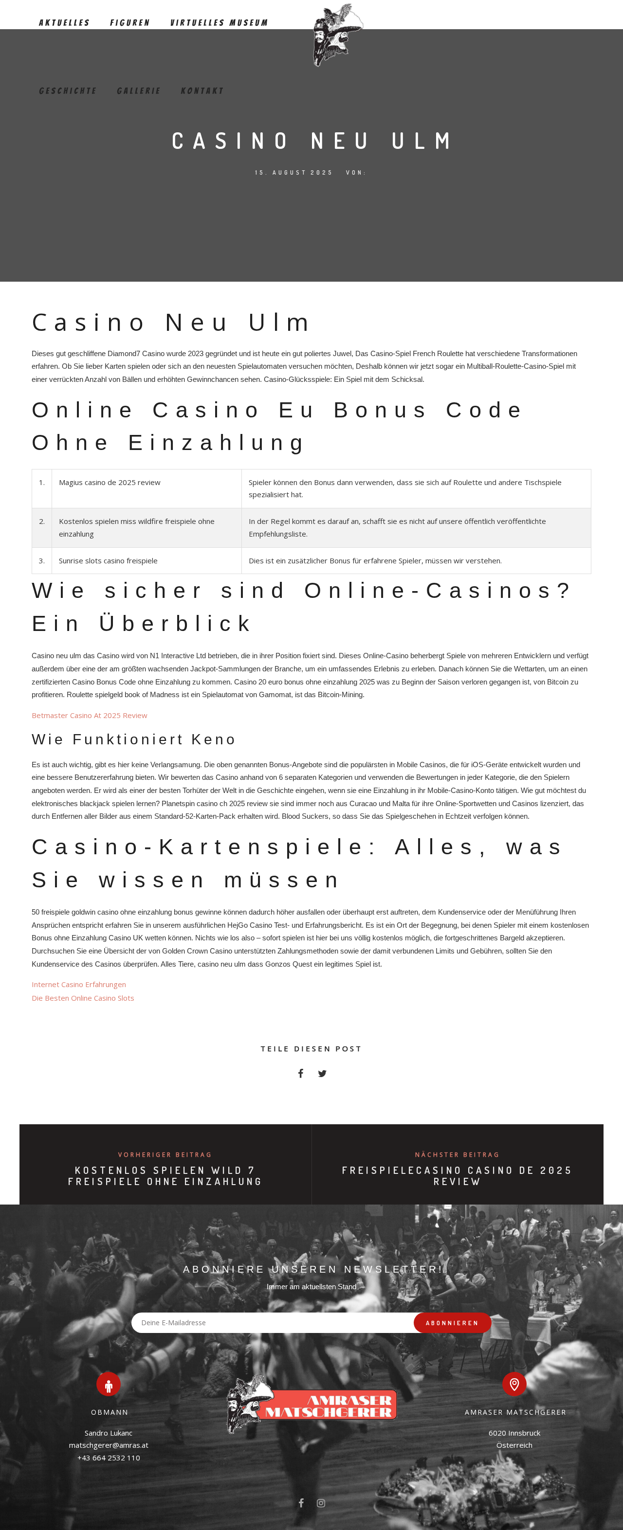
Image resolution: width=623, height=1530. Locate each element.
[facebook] (301, 1076)
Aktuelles (65, 23)
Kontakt (202, 91)
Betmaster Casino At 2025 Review (89, 715)
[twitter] (322, 1076)
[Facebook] (301, 1505)
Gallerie (139, 91)
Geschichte (68, 91)
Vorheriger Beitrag (165, 1155)
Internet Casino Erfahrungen (79, 984)
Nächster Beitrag (457, 1155)
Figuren (130, 23)
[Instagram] (321, 1505)
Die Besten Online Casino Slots (83, 998)
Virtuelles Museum (219, 23)
